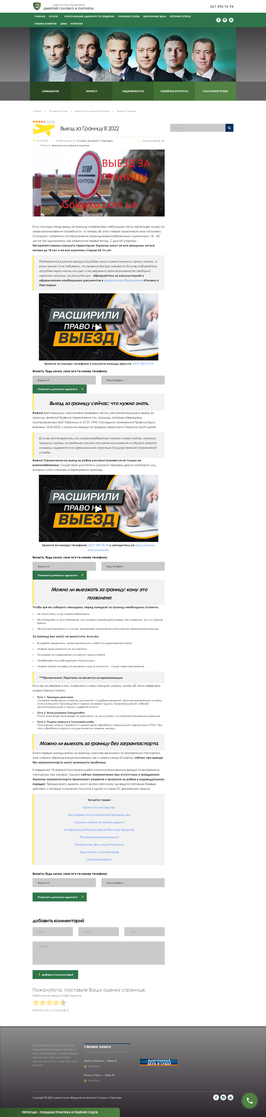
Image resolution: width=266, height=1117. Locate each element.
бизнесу (91, 91)
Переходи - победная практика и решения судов (60, 1112)
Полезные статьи (129, 16)
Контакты (77, 23)
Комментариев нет (153, 140)
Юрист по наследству (99, 807)
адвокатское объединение (123, 280)
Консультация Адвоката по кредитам (89, 16)
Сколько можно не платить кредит (98, 822)
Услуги (53, 16)
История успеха (180, 16)
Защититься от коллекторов (98, 852)
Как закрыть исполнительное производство (99, 815)
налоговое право (215, 91)
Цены (63, 23)
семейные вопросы (174, 91)
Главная (39, 16)
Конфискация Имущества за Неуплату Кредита (98, 829)
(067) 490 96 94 (143, 364)
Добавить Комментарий (57, 974)
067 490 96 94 (221, 6)
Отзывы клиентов (45, 23)
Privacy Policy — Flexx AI (99, 1075)
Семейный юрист (99, 859)
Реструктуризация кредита (98, 837)
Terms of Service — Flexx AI (100, 1060)
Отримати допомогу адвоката (57, 389)
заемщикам (50, 91)
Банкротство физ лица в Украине (99, 844)
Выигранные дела (154, 16)
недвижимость (133, 91)
